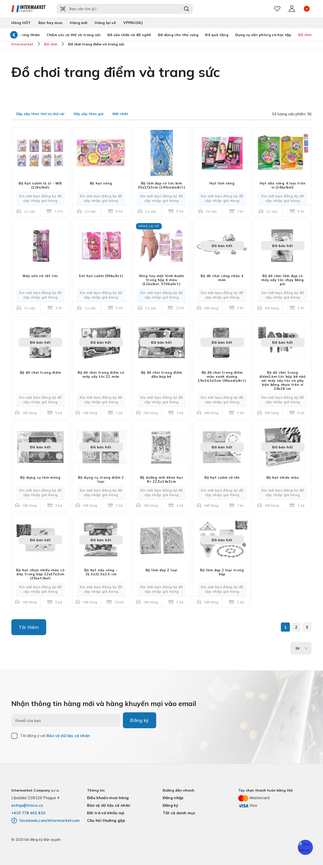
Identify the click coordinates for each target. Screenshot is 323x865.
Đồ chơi (305, 35)
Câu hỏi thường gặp (106, 820)
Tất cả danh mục (179, 812)
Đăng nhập (173, 797)
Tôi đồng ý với (55, 735)
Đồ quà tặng (216, 35)
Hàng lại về (105, 22)
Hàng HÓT (21, 22)
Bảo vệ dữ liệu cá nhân (68, 735)
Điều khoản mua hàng (108, 797)
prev (13, 34)
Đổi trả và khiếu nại (105, 812)
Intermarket (22, 44)
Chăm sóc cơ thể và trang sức (74, 35)
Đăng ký (139, 720)
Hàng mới (78, 22)
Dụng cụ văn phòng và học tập (263, 35)
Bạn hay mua (50, 22)
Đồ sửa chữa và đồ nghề (129, 35)
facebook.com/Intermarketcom (49, 820)
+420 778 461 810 (28, 812)
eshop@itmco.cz (27, 805)
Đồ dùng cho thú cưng (178, 35)
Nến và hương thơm (22, 35)
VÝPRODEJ (133, 22)
